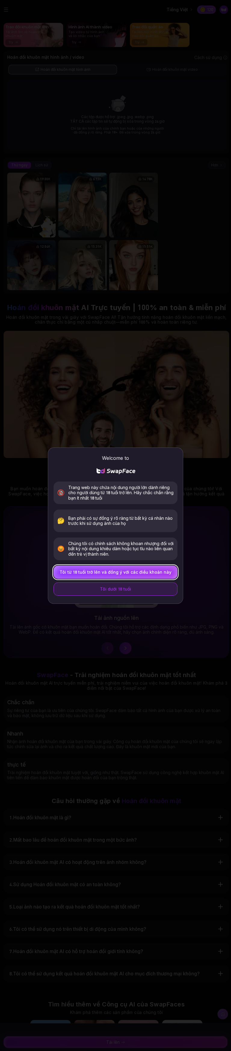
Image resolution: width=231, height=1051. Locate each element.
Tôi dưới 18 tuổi (115, 588)
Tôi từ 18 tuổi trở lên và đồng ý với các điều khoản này (115, 572)
